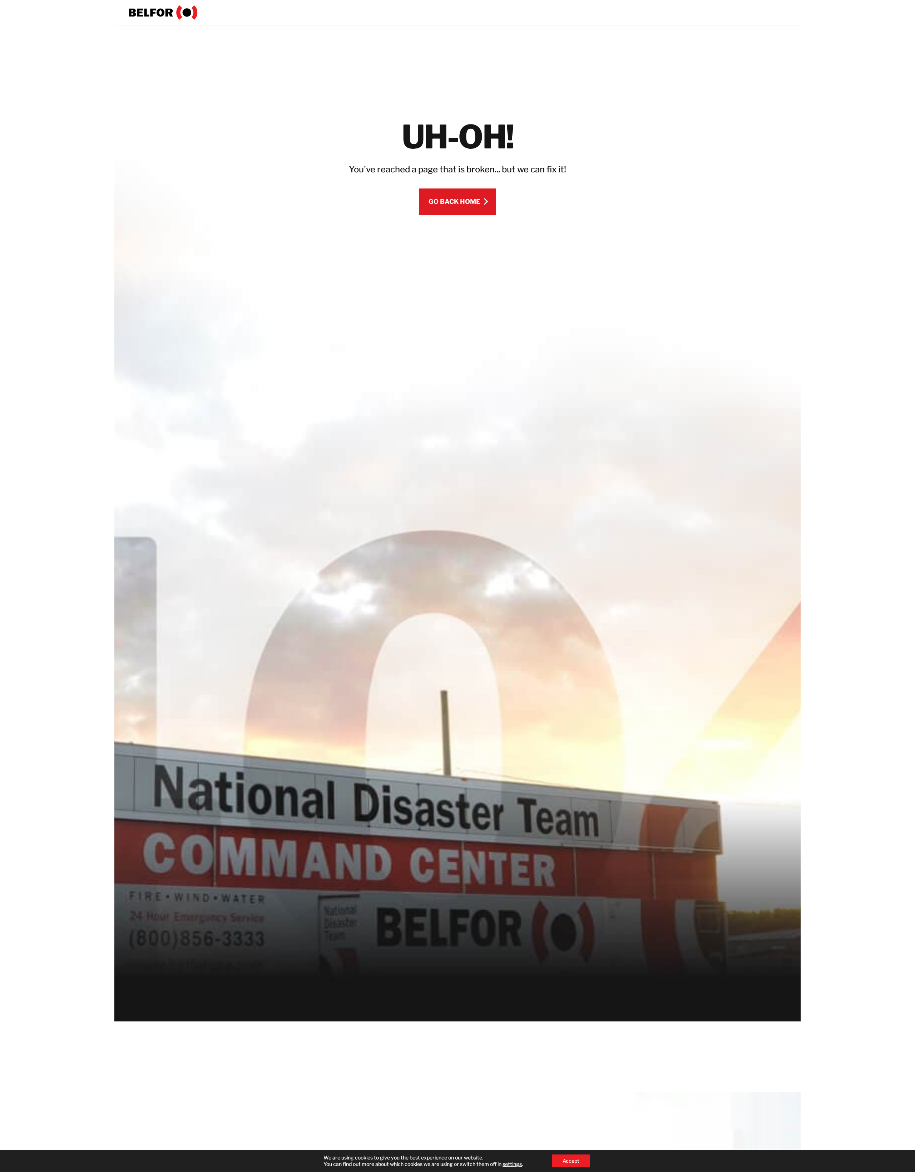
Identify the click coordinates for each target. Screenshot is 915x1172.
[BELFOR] (163, 12)
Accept (571, 1161)
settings (512, 1164)
